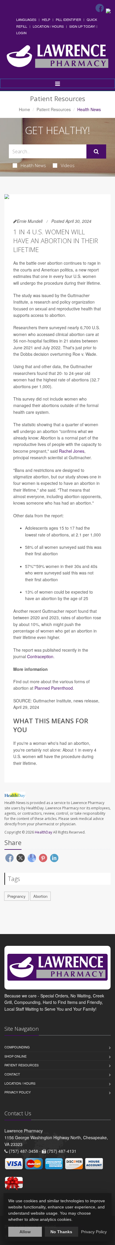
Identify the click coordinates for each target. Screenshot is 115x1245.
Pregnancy (16, 896)
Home (24, 109)
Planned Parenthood (53, 688)
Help (46, 19)
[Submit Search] (96, 151)
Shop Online (15, 1056)
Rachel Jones (71, 451)
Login (21, 32)
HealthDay (43, 832)
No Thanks (61, 1231)
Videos (68, 165)
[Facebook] (100, 8)
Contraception (40, 656)
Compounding (17, 1047)
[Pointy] (108, 10)
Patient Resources (54, 109)
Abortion (40, 896)
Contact (12, 1074)
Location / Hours (48, 26)
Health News (33, 165)
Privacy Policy (17, 1092)
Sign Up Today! (82, 26)
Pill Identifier (68, 19)
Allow (25, 1231)
